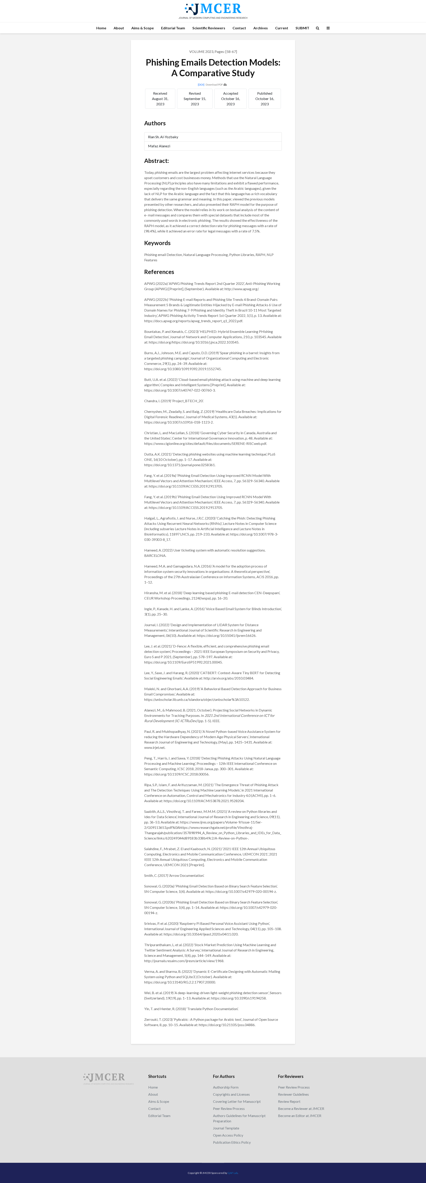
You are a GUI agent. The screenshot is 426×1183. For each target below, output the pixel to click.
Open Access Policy (228, 1135)
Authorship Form (226, 1087)
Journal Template (226, 1128)
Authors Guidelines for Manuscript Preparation (239, 1118)
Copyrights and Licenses (231, 1094)
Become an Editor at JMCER (299, 1115)
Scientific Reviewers (208, 28)
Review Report (289, 1101)
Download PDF (214, 84)
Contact (239, 28)
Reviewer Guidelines (293, 1094)
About (119, 28)
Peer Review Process (229, 1108)
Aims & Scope (142, 28)
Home (101, 28)
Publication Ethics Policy (232, 1142)
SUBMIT (302, 28)
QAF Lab (233, 1173)
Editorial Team (173, 28)
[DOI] (201, 84)
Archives (260, 28)
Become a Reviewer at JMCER (301, 1108)
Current (281, 28)
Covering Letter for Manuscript (237, 1101)
